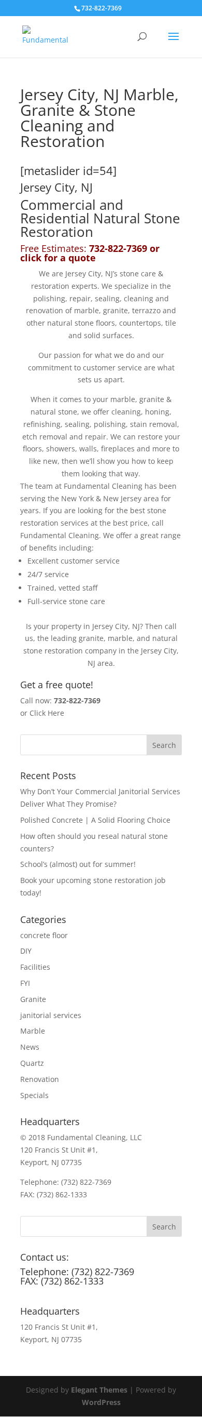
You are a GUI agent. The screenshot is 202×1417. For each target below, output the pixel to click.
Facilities (35, 967)
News (29, 1047)
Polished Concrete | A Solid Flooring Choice (95, 820)
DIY (26, 951)
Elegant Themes (99, 1390)
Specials (34, 1095)
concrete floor (44, 935)
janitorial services (50, 1015)
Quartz (32, 1063)
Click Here (47, 713)
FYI (25, 983)
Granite (33, 999)
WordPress (101, 1402)
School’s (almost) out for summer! (78, 864)
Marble (32, 1031)
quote (82, 257)
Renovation (39, 1079)
